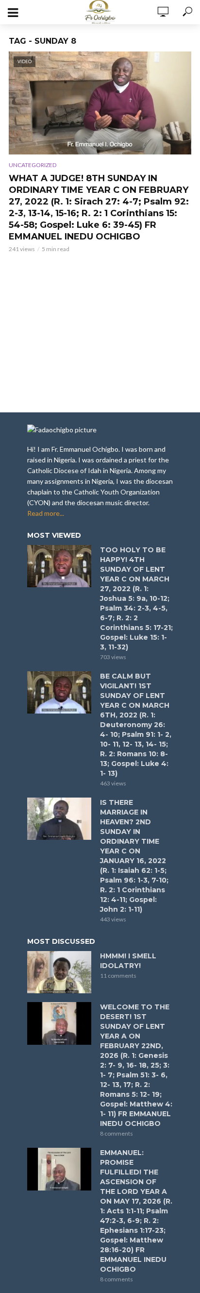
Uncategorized (32, 165)
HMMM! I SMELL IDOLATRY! (128, 961)
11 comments (118, 975)
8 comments (116, 1133)
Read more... (45, 513)
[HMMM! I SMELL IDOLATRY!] (59, 972)
